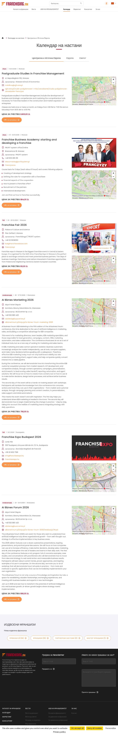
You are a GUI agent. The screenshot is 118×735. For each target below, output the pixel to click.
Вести (34, 9)
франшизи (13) (39, 638)
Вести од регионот (31, 713)
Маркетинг (77, 9)
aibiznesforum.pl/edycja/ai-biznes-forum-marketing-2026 (29, 322)
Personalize (110, 728)
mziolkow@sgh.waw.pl (14, 85)
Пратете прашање (89, 692)
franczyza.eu (10, 165)
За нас (98, 9)
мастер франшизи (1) (96, 638)
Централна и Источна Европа (38, 38)
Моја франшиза (30, 724)
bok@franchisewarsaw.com (16, 244)
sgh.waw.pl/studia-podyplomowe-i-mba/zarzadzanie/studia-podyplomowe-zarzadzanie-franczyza (36, 90)
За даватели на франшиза (57, 717)
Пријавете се (47, 669)
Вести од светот (31, 717)
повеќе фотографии (101, 248)
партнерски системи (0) (66, 638)
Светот (82, 58)
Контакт (74, 713)
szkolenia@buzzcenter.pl (15, 319)
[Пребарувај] (80, 3)
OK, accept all (77, 728)
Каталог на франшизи (20, 9)
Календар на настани (16, 38)
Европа (70, 58)
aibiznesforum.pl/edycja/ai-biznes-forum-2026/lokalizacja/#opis (31, 530)
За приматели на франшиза (57, 720)
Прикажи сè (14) (17, 638)
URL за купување (10, 120)
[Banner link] (59, 24)
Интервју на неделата (32, 720)
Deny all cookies (94, 728)
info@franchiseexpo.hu (14, 456)
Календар (66, 9)
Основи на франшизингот (57, 713)
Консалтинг (88, 9)
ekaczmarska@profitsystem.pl (17, 162)
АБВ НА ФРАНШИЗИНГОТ (49, 9)
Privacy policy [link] (59, 732)
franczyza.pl (10, 247)
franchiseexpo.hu (12, 459)
